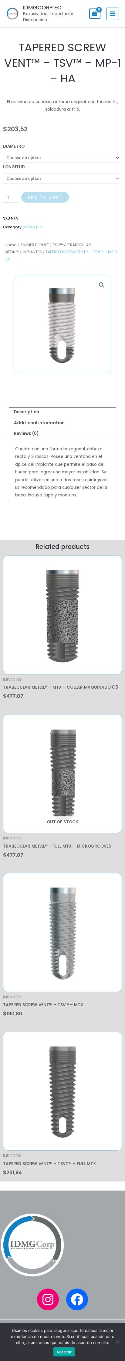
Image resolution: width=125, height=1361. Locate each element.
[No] (117, 1342)
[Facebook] (77, 1299)
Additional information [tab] (39, 423)
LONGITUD (14, 167)
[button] (101, 285)
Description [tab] (26, 412)
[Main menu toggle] (112, 14)
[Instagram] (48, 1299)
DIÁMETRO (14, 146)
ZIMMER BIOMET (34, 244)
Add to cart (45, 197)
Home (11, 244)
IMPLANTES (32, 251)
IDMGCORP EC (42, 7)
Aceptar (64, 1351)
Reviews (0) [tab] (26, 433)
